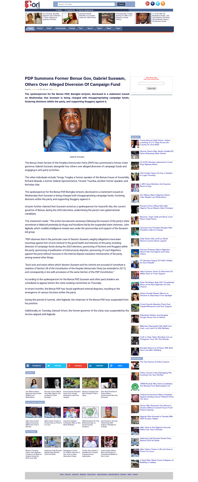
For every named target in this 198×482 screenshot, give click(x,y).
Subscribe (151, 88)
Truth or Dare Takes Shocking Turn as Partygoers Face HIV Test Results (156, 338)
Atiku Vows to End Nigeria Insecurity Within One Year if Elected (155, 428)
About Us (68, 474)
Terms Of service (102, 474)
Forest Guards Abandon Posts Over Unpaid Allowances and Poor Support (156, 305)
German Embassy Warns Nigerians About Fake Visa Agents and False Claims (155, 251)
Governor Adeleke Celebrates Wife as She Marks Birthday (72, 423)
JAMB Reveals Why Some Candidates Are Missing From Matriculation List (156, 385)
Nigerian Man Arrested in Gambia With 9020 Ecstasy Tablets (156, 417)
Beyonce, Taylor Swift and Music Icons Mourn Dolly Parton (156, 218)
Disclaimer (83, 474)
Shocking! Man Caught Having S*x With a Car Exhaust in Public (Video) (124, 16)
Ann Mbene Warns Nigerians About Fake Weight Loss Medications (155, 196)
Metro (100, 28)
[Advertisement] (99, 53)
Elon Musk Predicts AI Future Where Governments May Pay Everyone (109, 394)
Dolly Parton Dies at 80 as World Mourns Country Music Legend (154, 240)
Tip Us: (86, 10)
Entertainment (61, 28)
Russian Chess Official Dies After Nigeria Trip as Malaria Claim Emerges (156, 207)
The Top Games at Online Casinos (154, 362)
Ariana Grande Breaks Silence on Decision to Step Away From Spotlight (156, 294)
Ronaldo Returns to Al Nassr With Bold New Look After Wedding (156, 349)
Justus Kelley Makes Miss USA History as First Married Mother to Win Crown (109, 453)
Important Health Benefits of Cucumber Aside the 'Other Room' (87, 15)
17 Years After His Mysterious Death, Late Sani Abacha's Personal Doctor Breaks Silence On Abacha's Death (161, 17)
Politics (40, 28)
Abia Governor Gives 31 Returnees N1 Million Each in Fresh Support (156, 272)
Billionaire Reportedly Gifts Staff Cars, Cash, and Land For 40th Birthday (156, 327)
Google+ (135, 474)
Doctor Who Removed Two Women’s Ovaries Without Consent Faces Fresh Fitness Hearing (156, 407)
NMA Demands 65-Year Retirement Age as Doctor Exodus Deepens (90, 424)
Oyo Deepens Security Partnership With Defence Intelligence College (109, 424)
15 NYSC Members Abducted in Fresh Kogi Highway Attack (156, 163)
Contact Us (71, 10)
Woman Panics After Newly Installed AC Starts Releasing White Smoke (157, 152)
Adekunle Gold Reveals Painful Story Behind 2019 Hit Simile (155, 439)
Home (60, 10)
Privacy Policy (91, 474)
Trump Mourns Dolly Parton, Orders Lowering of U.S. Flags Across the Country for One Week (155, 142)
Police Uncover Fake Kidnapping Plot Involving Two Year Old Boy (156, 374)
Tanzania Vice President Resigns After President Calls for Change (156, 229)
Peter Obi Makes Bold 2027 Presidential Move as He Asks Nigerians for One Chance (157, 284)
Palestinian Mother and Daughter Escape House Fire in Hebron (154, 316)
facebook (123, 474)
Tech (80, 28)
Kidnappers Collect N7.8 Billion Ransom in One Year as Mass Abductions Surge (71, 453)
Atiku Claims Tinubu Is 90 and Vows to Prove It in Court (53, 423)
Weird (109, 28)
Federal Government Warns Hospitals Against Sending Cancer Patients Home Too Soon (157, 397)
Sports (90, 28)
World (49, 28)
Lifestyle (72, 28)
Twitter (129, 474)
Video (118, 28)
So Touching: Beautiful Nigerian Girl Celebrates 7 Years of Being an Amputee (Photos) (52, 16)
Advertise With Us (113, 474)
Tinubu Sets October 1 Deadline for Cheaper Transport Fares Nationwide (90, 453)
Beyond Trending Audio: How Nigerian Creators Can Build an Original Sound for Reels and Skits (34, 454)
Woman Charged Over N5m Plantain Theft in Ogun (90, 393)
